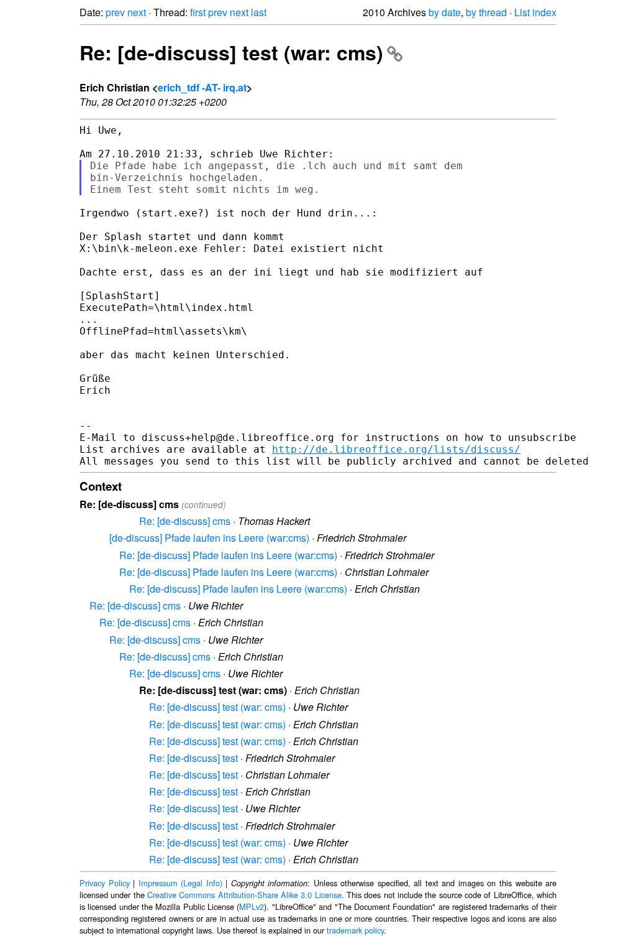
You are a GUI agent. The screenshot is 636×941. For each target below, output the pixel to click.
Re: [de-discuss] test (193, 758)
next (136, 12)
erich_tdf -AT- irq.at (202, 87)
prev (115, 12)
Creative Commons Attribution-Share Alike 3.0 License (244, 895)
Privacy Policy (105, 883)
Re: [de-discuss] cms (184, 521)
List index (535, 12)
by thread (486, 12)
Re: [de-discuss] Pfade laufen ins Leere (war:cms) (228, 555)
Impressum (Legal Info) (180, 883)
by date (445, 12)
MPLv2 (251, 906)
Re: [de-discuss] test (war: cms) (231, 52)
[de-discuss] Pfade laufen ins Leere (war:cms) (209, 538)
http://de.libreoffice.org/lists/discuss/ (396, 449)
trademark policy (355, 930)
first (198, 12)
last (258, 12)
